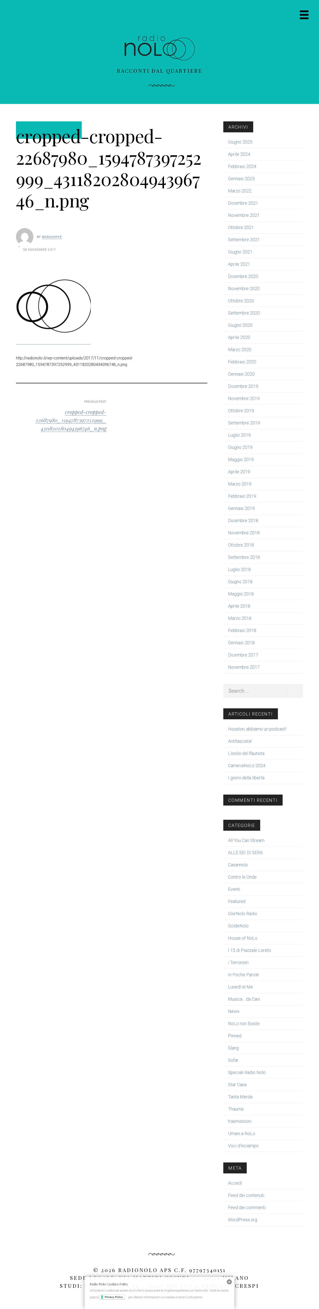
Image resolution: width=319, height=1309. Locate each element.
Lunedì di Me (240, 986)
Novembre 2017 (244, 667)
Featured (236, 901)
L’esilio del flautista (246, 753)
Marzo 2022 (239, 190)
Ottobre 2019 (241, 410)
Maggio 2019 (241, 459)
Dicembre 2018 (243, 520)
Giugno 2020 (240, 325)
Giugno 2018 (240, 581)
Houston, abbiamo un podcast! (257, 729)
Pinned (234, 1035)
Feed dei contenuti (246, 1195)
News (233, 1011)
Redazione (52, 237)
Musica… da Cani (244, 999)
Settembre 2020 (244, 313)
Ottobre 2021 (241, 227)
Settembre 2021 (244, 239)
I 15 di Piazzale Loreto (249, 950)
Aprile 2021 (239, 264)
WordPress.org (242, 1219)
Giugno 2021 (240, 251)
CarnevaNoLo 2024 (246, 765)
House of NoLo (242, 938)
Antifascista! (240, 741)
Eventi (234, 889)
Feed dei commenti (247, 1207)
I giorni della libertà (246, 777)
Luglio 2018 (239, 569)
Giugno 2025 (240, 142)
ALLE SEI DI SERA (245, 852)
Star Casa (237, 1084)
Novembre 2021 (244, 215)
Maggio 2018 (241, 593)
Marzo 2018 (239, 618)
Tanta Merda (240, 1096)
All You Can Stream (246, 840)
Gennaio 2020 (241, 374)
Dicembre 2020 (243, 276)
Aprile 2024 (239, 154)
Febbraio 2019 (242, 496)
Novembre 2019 (244, 398)
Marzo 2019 (239, 484)
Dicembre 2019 (243, 386)
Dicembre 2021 (243, 203)
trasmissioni (239, 1121)
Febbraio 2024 (242, 166)
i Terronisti (238, 962)
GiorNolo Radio (242, 913)
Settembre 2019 (244, 422)
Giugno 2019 (240, 447)
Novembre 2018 (244, 532)
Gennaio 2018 (241, 642)
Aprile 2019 (239, 471)
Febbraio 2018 (242, 630)
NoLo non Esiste (244, 1023)
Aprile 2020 (239, 337)
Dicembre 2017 (243, 654)
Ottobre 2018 (241, 545)
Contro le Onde (242, 877)
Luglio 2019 (239, 435)
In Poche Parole (243, 974)
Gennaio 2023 (241, 178)
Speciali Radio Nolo (247, 1072)
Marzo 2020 (239, 349)
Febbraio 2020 (242, 361)
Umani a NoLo (241, 1133)
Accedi (235, 1183)
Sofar (233, 1060)
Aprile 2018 (239, 606)
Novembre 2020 (244, 288)
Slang (233, 1048)
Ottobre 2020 (241, 300)
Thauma (235, 1109)
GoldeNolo (238, 925)
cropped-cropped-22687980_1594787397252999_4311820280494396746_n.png (71, 420)
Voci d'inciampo (243, 1145)
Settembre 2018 (244, 557)
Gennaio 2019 (241, 508)
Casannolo (238, 864)
